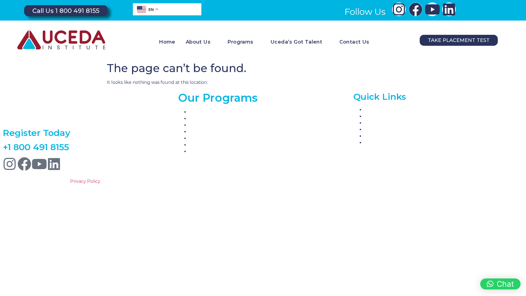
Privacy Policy (85, 181)
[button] (500, 283)
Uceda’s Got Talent (296, 42)
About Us (198, 42)
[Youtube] (432, 9)
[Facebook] (415, 9)
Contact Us (354, 42)
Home (167, 42)
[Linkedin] (449, 9)
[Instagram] (399, 9)
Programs (240, 42)
